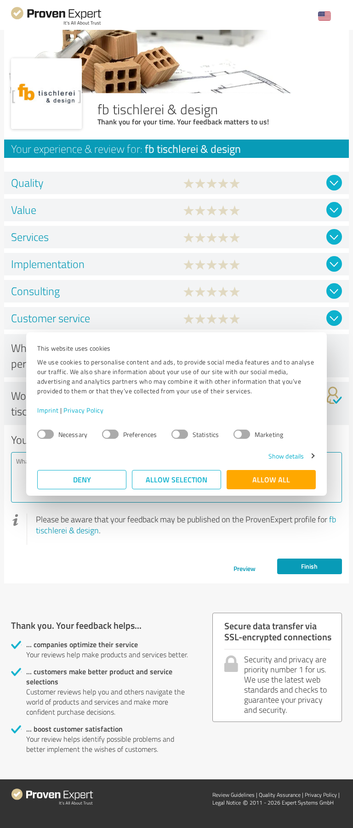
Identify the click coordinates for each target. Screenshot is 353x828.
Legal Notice (226, 802)
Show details (286, 456)
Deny (82, 479)
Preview (244, 568)
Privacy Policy (83, 410)
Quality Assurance (280, 795)
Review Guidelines (233, 795)
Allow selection (176, 479)
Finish (309, 566)
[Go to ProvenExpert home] (56, 23)
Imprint (48, 410)
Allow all (271, 479)
